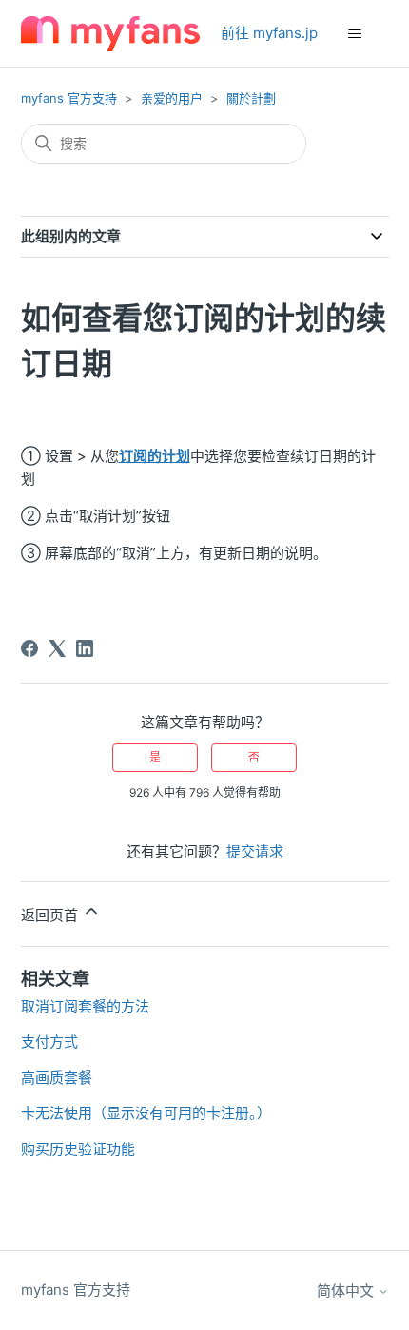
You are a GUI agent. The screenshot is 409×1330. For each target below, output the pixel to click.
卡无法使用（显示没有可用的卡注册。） (146, 1113)
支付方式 (49, 1041)
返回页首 (51, 915)
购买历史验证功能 (78, 1149)
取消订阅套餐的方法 (85, 1006)
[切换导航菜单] (355, 34)
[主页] (110, 33)
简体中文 (347, 1290)
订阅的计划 (154, 456)
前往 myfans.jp (269, 33)
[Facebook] (29, 648)
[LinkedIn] (84, 648)
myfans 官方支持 (69, 98)
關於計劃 (251, 98)
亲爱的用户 (172, 98)
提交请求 (254, 851)
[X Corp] (57, 648)
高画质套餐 (56, 1078)
